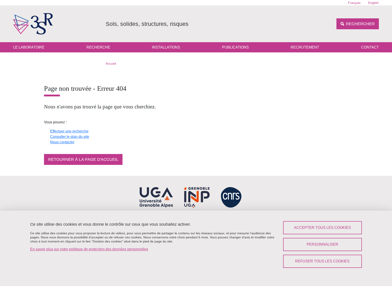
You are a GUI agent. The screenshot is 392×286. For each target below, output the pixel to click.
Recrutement (305, 47)
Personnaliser (322, 244)
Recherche (98, 47)
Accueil (111, 63)
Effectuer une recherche (69, 131)
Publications (235, 47)
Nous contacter (62, 142)
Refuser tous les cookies (322, 261)
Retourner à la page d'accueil (83, 159)
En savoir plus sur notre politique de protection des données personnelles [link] (89, 249)
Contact (370, 47)
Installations (166, 47)
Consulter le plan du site (69, 137)
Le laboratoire (28, 47)
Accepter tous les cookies (322, 228)
